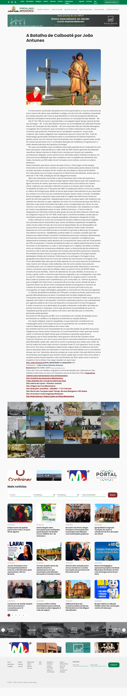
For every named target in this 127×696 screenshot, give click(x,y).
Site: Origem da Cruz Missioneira (40, 386)
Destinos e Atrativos (43, 9)
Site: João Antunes (34, 362)
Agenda (81, 1)
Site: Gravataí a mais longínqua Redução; (44, 394)
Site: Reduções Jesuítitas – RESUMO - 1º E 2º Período (48, 388)
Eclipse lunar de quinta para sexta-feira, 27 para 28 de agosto (19, 529)
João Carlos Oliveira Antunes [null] (50, 365)
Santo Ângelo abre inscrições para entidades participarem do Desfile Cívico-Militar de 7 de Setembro (48, 531)
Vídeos (45, 1)
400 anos (95, 2)
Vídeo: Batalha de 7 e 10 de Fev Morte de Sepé (46, 381)
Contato (89, 1)
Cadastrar (113, 665)
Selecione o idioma (111, 2)
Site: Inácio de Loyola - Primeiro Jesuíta (43, 383)
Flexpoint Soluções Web (118, 682)
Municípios (30, 1)
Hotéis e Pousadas (56, 9)
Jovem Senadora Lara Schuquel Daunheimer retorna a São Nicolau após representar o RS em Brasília (20, 570)
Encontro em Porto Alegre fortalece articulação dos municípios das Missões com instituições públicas (77, 530)
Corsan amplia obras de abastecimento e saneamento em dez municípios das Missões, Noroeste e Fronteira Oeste (48, 570)
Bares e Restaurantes (86, 9)
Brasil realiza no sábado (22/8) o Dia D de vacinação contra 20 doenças (107, 606)
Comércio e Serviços (112, 9)
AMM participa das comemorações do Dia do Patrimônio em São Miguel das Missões (77, 607)
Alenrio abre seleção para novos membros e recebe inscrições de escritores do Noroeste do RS (77, 569)
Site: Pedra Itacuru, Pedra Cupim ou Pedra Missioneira (50, 396)
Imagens (38, 1)
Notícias (53, 1)
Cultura (60, 1)
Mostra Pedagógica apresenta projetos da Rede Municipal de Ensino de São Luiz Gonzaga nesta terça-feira (107, 570)
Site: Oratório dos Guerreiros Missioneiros (44, 378)
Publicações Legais (69, 2)
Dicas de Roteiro (99, 9)
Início (22, 1)
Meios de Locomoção (71, 9)
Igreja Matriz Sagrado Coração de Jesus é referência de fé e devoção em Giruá (106, 530)
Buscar (112, 495)
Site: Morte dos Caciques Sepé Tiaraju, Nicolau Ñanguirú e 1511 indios (56, 391)
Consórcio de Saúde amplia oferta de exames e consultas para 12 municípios (20, 607)
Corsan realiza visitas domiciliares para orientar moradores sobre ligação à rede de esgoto (49, 607)
